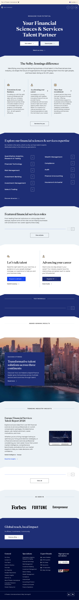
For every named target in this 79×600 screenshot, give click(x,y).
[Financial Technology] (32, 164)
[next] (72, 229)
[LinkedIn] (68, 594)
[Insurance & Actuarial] (72, 182)
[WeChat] (72, 594)
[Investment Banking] (32, 177)
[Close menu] (76, 7)
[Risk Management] (32, 170)
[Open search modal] (68, 7)
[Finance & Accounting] (72, 176)
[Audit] (72, 170)
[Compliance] (72, 163)
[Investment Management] (32, 183)
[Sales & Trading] (32, 189)
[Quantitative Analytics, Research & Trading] (32, 157)
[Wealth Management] (72, 157)
